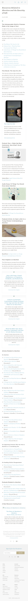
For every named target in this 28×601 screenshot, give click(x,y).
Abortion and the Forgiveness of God (13, 453)
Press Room (17, 578)
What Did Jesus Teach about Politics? (14, 465)
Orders (16, 589)
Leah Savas (18, 514)
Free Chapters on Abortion (11, 59)
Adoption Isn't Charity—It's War (12, 427)
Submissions (17, 592)
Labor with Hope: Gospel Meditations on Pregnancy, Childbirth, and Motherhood (14, 277)
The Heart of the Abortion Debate (12, 485)
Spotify (20, 178)
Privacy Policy (5, 592)
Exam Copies (17, 581)
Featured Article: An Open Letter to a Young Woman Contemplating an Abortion (13, 55)
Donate (4, 572)
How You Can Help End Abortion (12, 378)
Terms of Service (6, 594)
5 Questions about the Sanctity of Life (14, 394)
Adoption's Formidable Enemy (12, 431)
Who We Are (5, 586)
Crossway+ (17, 570)
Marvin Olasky (10, 514)
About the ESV (5, 576)
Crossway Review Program (20, 580)
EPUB (13, 138)
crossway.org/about (14, 537)
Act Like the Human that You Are (12, 411)
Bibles (4, 567)
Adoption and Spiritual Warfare (12, 423)
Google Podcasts (6, 180)
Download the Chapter (14, 289)
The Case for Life (9, 124)
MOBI (9, 138)
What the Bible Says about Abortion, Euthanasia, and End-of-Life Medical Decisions (14, 330)
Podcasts (16, 576)
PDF (5, 138)
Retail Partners (17, 565)
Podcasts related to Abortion (11, 63)
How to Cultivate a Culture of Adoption (14, 435)
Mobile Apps (5, 580)
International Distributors (19, 567)
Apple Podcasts (13, 178)
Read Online (5, 578)
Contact (16, 586)
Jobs (3, 591)
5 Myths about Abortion (10, 361)
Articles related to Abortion (11, 61)
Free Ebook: (11, 44)
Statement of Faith (6, 589)
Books (4, 565)
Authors (4, 570)
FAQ (15, 591)
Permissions (17, 594)
